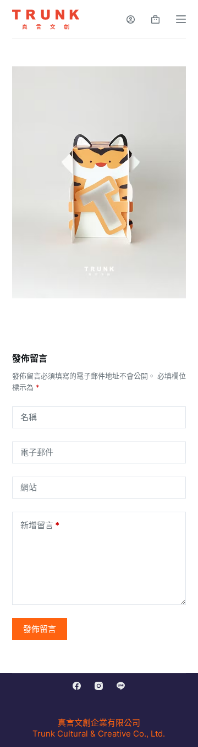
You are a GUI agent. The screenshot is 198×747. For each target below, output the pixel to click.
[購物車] (155, 19)
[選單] (181, 19)
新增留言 (39, 525)
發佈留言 (39, 629)
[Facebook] (77, 686)
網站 (28, 487)
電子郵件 (36, 452)
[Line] (121, 686)
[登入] (131, 19)
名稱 (28, 417)
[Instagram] (99, 686)
